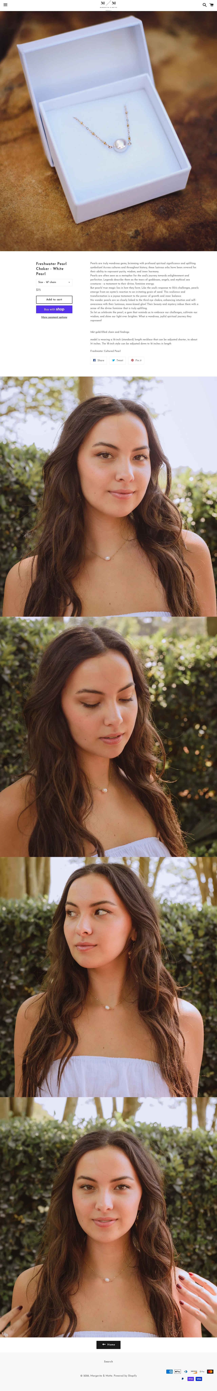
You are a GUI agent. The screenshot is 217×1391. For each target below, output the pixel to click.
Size (40, 282)
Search (108, 1362)
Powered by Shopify (125, 1376)
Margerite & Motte (101, 1376)
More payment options (54, 317)
